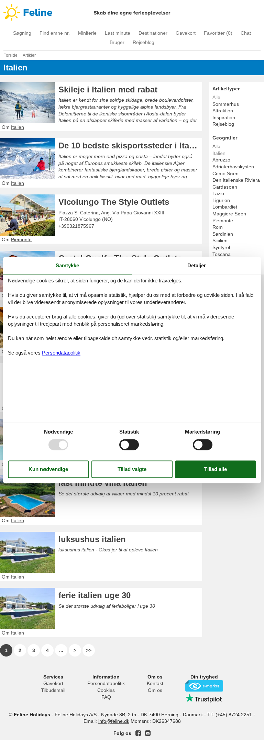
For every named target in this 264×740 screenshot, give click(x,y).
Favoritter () (218, 33)
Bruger (117, 42)
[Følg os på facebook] (138, 733)
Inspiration (223, 117)
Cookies (106, 690)
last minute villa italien (102, 482)
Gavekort (186, 33)
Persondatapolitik (106, 683)
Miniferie (87, 33)
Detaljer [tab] (196, 265)
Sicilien (220, 240)
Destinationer (153, 33)
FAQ (106, 697)
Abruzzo (221, 159)
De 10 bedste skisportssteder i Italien (130, 145)
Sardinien (222, 234)
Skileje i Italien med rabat (107, 89)
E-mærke (204, 686)
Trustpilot (204, 698)
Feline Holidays (132, 12)
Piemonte (222, 220)
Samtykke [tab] (67, 265)
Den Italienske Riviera (236, 180)
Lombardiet (224, 207)
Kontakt (155, 683)
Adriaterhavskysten (233, 166)
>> (88, 650)
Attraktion (222, 110)
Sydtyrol (221, 247)
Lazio (218, 193)
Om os (155, 690)
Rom (217, 227)
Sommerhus (225, 104)
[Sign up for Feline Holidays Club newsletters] (148, 733)
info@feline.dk (113, 721)
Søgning (22, 33)
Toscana (221, 254)
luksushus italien (92, 539)
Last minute (117, 33)
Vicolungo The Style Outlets (113, 201)
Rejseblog (143, 42)
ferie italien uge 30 (94, 595)
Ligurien (221, 200)
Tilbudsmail (53, 690)
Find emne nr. (55, 33)
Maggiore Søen (229, 213)
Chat (246, 33)
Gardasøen (224, 187)
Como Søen (225, 173)
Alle (216, 146)
